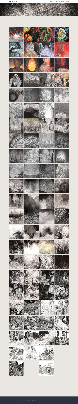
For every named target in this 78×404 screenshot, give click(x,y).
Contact (67, 1)
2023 (52, 22)
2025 (59, 22)
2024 (56, 22)
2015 (22, 22)
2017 (30, 22)
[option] (39, 9)
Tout (19, 22)
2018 (33, 22)
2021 (45, 22)
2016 (26, 22)
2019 (37, 22)
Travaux (58, 1)
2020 (41, 22)
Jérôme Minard (13, 1)
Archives (62, 1)
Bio (54, 1)
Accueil (51, 1)
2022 (48, 22)
